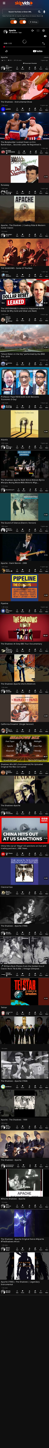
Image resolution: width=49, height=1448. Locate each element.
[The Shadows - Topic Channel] (3, 68)
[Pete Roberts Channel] (3, 275)
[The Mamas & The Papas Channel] (3, 731)
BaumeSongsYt (10, 489)
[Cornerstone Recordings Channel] (3, 1166)
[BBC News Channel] (3, 854)
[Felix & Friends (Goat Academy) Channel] (3, 320)
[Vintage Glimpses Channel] (3, 974)
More (46, 69)
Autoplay (12, 18)
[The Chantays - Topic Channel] (3, 611)
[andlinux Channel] (3, 1087)
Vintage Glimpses (9, 973)
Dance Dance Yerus (8, 1249)
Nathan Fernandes (9, 812)
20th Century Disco (8, 1206)
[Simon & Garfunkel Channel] (3, 530)
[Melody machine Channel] (3, 933)
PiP (35, 69)
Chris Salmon (8, 570)
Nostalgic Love (9, 235)
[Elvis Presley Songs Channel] (3, 1127)
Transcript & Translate (30, 63)
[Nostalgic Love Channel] (3, 235)
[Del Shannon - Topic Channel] (3, 192)
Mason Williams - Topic (9, 893)
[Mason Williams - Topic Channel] (3, 893)
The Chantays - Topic (9, 611)
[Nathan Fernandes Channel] (3, 813)
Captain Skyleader (9, 771)
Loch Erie (9, 363)
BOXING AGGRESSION (10, 151)
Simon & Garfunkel (9, 529)
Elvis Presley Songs (8, 1127)
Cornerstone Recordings (10, 1165)
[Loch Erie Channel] (3, 364)
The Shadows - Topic (9, 67)
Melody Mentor (8, 1291)
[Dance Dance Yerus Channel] (3, 1249)
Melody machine (8, 933)
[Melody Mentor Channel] (3, 1292)
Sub (17, 69)
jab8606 (8, 109)
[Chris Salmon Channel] (3, 570)
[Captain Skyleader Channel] (3, 772)
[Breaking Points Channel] (3, 407)
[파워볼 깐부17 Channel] (3, 1013)
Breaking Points (9, 406)
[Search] (39, 11)
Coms (22, 69)
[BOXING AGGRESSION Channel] (3, 152)
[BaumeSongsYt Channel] (3, 490)
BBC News (9, 853)
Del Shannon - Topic (9, 192)
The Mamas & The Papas (9, 730)
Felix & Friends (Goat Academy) (9, 319)
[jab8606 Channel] (3, 109)
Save (40, 69)
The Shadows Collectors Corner (9, 650)
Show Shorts (22, 18)
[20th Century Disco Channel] (3, 1206)
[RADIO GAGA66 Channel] (3, 691)
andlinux (9, 1086)
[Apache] (24, 41)
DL (29, 69)
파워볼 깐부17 (9, 1013)
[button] (44, 12)
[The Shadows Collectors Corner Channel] (3, 650)
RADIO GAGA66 (8, 691)
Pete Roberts (8, 275)
